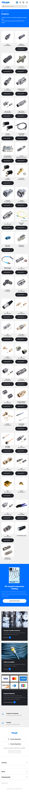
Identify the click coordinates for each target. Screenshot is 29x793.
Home (2, 10)
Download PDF (20, 49)
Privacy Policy (4, 783)
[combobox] (14, 6)
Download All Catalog (14, 601)
